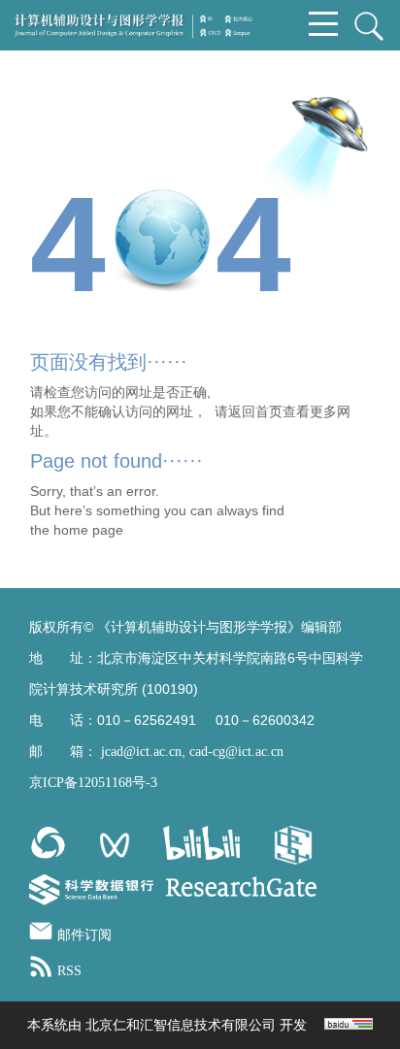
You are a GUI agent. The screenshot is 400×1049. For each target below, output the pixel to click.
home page (88, 530)
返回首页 (255, 411)
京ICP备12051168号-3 (93, 782)
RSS (69, 971)
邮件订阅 (84, 935)
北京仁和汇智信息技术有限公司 (180, 1025)
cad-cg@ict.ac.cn (236, 751)
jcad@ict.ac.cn (141, 751)
